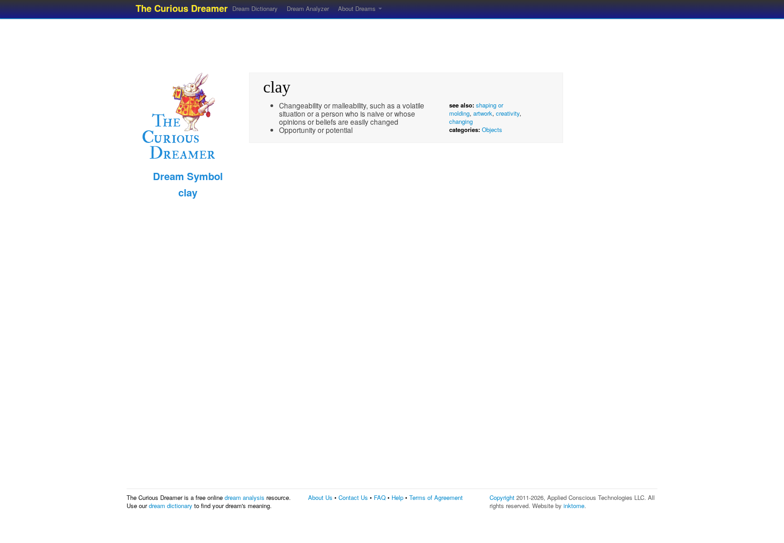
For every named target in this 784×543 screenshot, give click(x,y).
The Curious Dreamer (182, 8)
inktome (574, 505)
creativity (507, 113)
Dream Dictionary (255, 8)
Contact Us (353, 497)
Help (397, 497)
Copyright (502, 497)
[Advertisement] (392, 43)
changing (461, 121)
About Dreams (357, 8)
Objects (492, 129)
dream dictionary (170, 505)
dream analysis (245, 497)
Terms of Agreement (436, 497)
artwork (482, 113)
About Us (320, 497)
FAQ (380, 497)
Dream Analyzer (308, 8)
